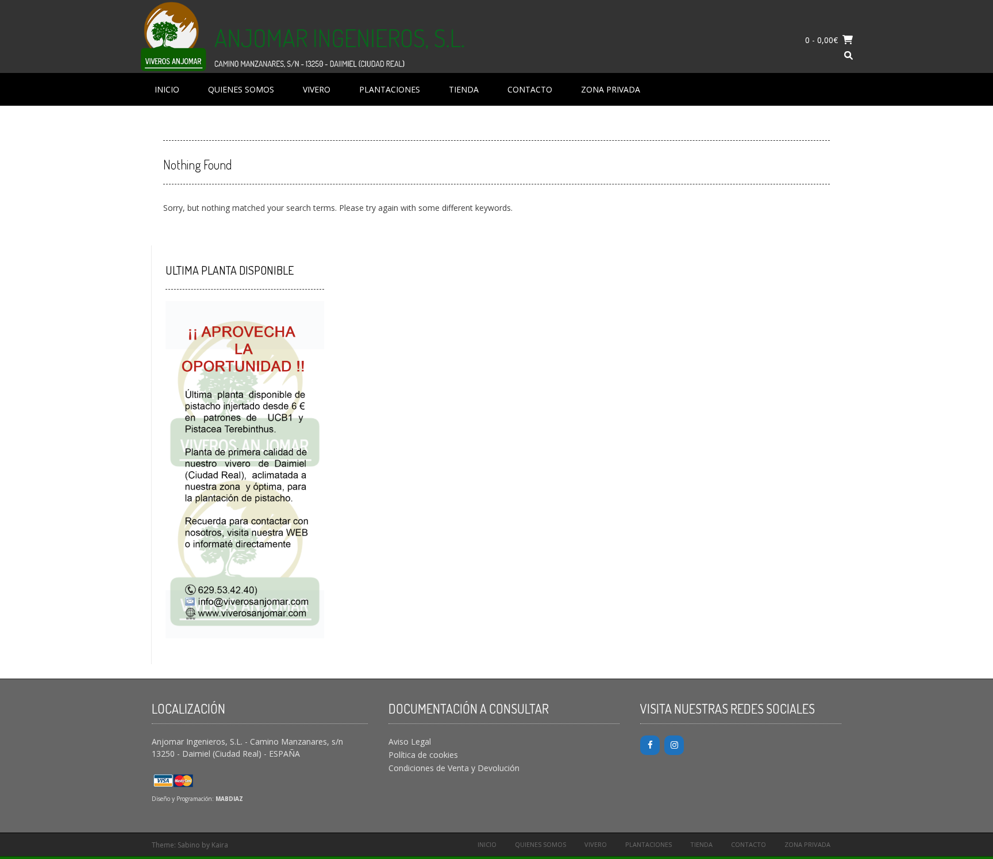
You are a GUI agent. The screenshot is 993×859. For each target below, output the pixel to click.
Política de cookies (423, 754)
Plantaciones (389, 89)
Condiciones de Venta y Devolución (453, 767)
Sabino (189, 845)
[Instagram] (674, 745)
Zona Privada (610, 89)
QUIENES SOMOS (241, 89)
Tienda (464, 89)
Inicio (167, 89)
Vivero (316, 89)
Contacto (529, 89)
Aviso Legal (409, 741)
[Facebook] (650, 745)
